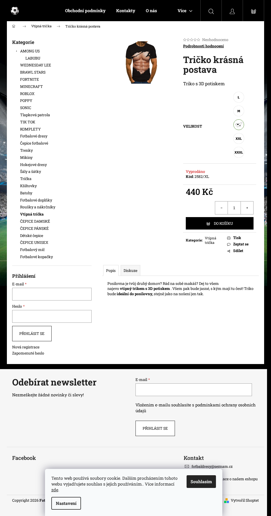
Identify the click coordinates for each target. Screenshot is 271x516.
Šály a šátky (30, 171)
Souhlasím (201, 481)
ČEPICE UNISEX (34, 242)
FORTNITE (29, 79)
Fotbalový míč (32, 249)
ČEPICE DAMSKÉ (35, 221)
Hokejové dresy (33, 164)
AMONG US (30, 50)
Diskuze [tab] (130, 270)
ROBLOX (27, 93)
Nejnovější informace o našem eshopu (225, 478)
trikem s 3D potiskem (151, 288)
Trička (25, 178)
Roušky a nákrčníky (37, 206)
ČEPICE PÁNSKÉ (34, 228)
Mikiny (26, 157)
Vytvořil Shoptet (245, 500)
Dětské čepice (31, 235)
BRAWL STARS (33, 72)
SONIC (25, 107)
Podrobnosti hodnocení (203, 45)
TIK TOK (27, 121)
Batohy (26, 192)
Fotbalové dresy (34, 135)
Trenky (26, 150)
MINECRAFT (31, 86)
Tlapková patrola (35, 114)
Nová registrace (25, 346)
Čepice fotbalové (34, 143)
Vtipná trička (32, 214)
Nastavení (66, 503)
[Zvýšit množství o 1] (247, 207)
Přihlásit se (31, 333)
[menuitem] (85, 10)
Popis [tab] (111, 270)
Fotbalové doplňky (36, 200)
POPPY (26, 100)
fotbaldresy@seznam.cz (212, 466)
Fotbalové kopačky (36, 256)
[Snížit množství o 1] (221, 207)
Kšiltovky (28, 185)
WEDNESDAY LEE (35, 65)
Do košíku (223, 223)
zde (54, 489)
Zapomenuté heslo (28, 353)
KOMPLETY (30, 129)
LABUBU (32, 58)
